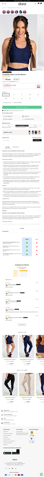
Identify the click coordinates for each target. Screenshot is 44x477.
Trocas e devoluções (7, 435)
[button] (15, 270)
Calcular (37, 140)
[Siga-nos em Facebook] (6, 468)
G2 (22, 98)
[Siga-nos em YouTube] (12, 468)
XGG (6, 98)
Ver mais (22, 228)
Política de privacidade (7, 442)
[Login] (35, 3)
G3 (30, 98)
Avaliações (5, 444)
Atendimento (5, 431)
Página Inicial (4, 7)
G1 (13, 98)
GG (30, 94)
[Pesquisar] (5, 3)
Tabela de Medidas (18, 102)
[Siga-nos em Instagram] (9, 468)
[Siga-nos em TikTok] (15, 468)
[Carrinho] (40, 3)
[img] (7, 282)
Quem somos (5, 437)
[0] (37, 3)
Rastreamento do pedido (7, 433)
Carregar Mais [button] (22, 324)
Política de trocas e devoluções (9, 440)
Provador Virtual (7, 102)
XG (38, 94)
